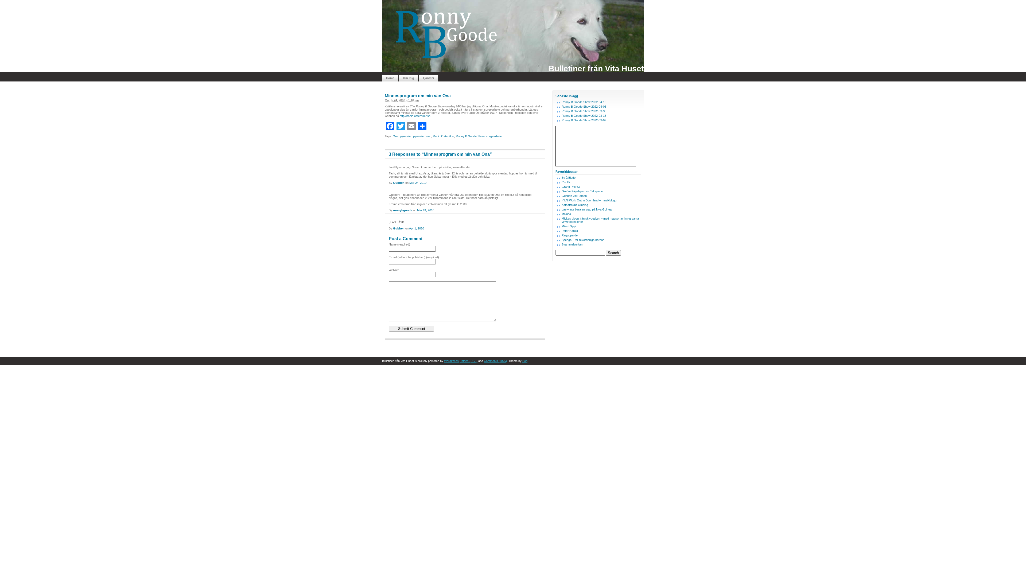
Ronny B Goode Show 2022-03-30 (584, 111)
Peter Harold (570, 230)
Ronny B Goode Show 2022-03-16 (584, 115)
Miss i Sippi (569, 226)
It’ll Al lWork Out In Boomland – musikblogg (589, 200)
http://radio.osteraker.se (415, 116)
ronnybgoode (402, 210)
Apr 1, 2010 (416, 228)
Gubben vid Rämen (574, 195)
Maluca (566, 214)
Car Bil (566, 182)
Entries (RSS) (468, 360)
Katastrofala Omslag (575, 204)
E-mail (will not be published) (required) (414, 257)
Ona (395, 136)
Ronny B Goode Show (470, 136)
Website (394, 270)
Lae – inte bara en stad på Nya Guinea (587, 209)
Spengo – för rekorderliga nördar (583, 239)
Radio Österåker (443, 136)
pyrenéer (405, 136)
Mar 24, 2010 (417, 182)
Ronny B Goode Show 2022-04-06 (584, 106)
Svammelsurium (572, 244)
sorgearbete (494, 136)
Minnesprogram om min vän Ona (418, 95)
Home (390, 78)
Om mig (408, 78)
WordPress (451, 360)
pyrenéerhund (422, 136)
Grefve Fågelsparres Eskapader (583, 191)
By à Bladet (569, 177)
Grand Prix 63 (571, 186)
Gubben (399, 182)
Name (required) (399, 244)
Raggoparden (570, 235)
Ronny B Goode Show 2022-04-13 (584, 102)
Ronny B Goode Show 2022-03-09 (584, 120)
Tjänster (428, 78)
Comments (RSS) (495, 360)
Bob (524, 360)
